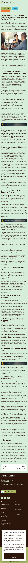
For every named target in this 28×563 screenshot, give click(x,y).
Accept (14, 554)
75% (10, 59)
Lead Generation (5, 11)
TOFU (23, 116)
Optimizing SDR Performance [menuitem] (4, 515)
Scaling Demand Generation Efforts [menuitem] (7, 511)
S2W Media (23, 447)
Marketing (15, 8)
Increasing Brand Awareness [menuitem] (4, 507)
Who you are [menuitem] (17, 504)
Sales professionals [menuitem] (19, 506)
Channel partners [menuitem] (18, 512)
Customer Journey (6, 8)
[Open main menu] (25, 2)
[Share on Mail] (20, 469)
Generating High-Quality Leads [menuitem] (6, 524)
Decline (14, 557)
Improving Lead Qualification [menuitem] (4, 520)
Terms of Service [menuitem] (14, 561)
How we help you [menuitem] (5, 504)
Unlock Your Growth (9, 491)
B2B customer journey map (15, 65)
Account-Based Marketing (7, 236)
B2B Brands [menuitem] (17, 514)
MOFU (9, 117)
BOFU (18, 117)
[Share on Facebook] (22, 469)
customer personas (5, 158)
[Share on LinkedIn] (18, 469)
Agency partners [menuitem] (18, 509)
